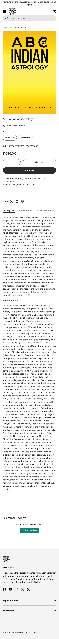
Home (5, 27)
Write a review (29, 530)
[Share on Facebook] (17, 201)
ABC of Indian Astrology (17, 27)
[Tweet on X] (11, 201)
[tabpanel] (29, 356)
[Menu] (4, 11)
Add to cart (39, 162)
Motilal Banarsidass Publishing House (22, 632)
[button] (55, 11)
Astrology (13, 184)
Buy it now (29, 170)
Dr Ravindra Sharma (15, 125)
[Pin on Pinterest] (22, 201)
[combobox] (29, 18)
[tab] (9, 211)
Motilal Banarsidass (28, 184)
